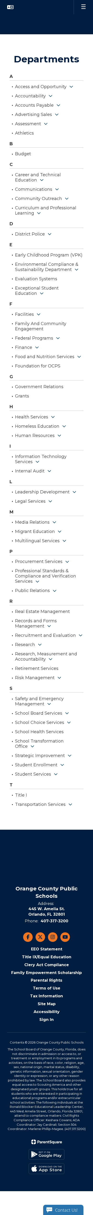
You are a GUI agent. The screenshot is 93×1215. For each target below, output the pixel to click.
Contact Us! (66, 1210)
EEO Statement (46, 949)
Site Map (47, 1004)
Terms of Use (46, 988)
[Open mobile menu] (83, 7)
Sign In (46, 1019)
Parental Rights (46, 980)
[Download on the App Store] (46, 1168)
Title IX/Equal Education (46, 957)
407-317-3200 (54, 921)
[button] (10, 7)
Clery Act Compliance (46, 965)
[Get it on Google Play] (46, 1154)
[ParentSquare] (46, 1141)
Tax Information (46, 996)
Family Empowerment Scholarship (46, 972)
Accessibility (47, 1011)
